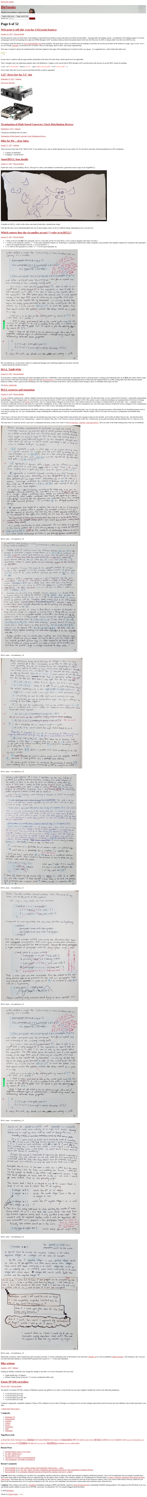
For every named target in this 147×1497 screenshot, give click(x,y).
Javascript (128, 1439)
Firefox (92, 1440)
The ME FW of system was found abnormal (20, 1457)
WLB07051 (105, 1440)
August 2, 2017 (6, 1368)
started (30, 380)
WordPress (52, 1443)
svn (66, 1443)
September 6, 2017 (7, 129)
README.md (92, 1357)
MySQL (97, 1439)
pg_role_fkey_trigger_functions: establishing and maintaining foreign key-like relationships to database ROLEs (55, 1470)
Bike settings (8, 1363)
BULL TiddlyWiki (11, 369)
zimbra (77, 1443)
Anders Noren (13, 1494)
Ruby (45, 1443)
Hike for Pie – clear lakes (15, 140)
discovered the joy (48, 380)
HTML (13, 1440)
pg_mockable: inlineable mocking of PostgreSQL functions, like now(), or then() (45, 1472)
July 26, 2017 (5, 1386)
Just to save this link (7, 83)
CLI (17, 1443)
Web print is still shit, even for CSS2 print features (29, 29)
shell (35, 1443)
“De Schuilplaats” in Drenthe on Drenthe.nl (20, 1459)
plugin (69, 1443)
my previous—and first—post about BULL (84, 423)
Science (7, 1423)
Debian (30, 1439)
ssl (1, 1439)
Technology (9, 1427)
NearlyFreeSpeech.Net (81, 1485)
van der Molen (11, 1443)
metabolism (60, 1443)
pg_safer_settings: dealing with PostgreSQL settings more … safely (40, 1468)
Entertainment (10, 1419)
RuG (8, 1440)
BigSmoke (8, 7)
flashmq (56, 1440)
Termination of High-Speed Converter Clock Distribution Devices (37, 124)
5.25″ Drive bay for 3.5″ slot (16, 74)
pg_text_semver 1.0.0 (12, 1456)
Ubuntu (4, 1440)
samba (73, 1443)
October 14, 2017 (7, 34)
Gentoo (41, 1440)
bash (32, 1443)
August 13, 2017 (6, 237)
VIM (6, 1443)
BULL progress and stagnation (18, 389)
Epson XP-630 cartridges (14, 1381)
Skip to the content (7, 2)
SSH (124, 1440)
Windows (24, 1439)
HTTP (36, 1440)
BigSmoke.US (10, 1417)
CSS (77, 1440)
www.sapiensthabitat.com (32, 43)
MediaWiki (46, 1440)
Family (3, 1443)
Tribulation (9, 1431)
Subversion (18, 1440)
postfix (87, 1440)
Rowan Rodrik (19, 34)
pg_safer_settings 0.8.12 (13, 1454)
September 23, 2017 (8, 79)
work (5, 398)
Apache (118, 1440)
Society (7, 1425)
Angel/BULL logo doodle (14, 159)
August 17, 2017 (6, 145)
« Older (5, 1409)
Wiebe (27, 402)
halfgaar (18, 79)
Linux (23, 1442)
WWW (113, 1439)
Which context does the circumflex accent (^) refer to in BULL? (36, 232)
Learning (8, 1421)
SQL (60, 1439)
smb (143, 1439)
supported (15, 45)
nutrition (82, 1440)
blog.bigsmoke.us (136, 1440)
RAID (51, 1439)
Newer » (15, 1409)
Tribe (7, 1429)
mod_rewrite (40, 1443)
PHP (74, 1440)
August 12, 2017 (6, 374)
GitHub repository (117, 1357)
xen (110, 1440)
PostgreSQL (67, 1439)
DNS (29, 1443)
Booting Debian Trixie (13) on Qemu (17, 1452)
